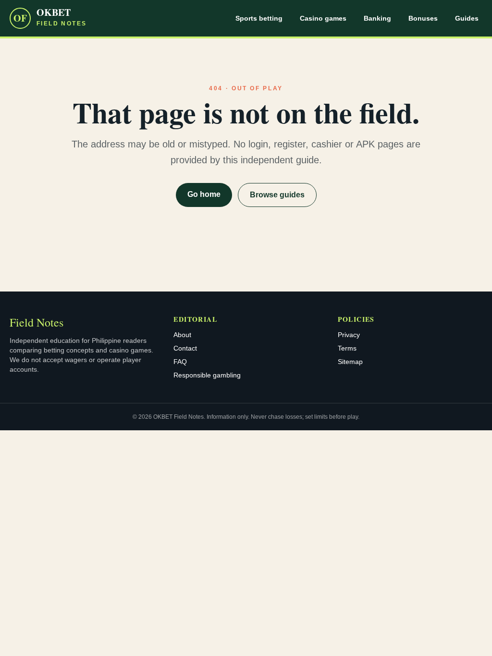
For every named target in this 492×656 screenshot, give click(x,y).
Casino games (323, 18)
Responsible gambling (207, 375)
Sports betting (259, 18)
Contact (185, 348)
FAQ (180, 361)
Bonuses (423, 18)
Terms (347, 348)
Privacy (349, 335)
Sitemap (350, 361)
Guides (467, 18)
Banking (377, 18)
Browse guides (277, 195)
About (182, 335)
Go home (204, 194)
